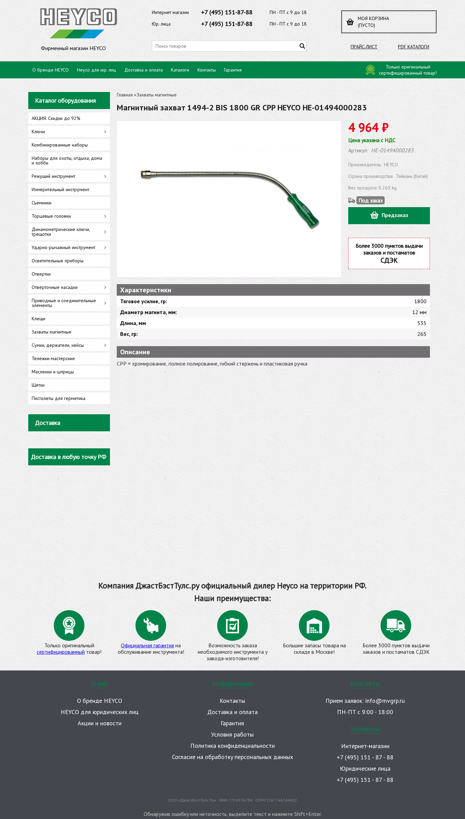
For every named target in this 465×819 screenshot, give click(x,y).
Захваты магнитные (157, 95)
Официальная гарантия (147, 645)
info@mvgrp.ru (385, 701)
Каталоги (180, 70)
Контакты (206, 70)
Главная (125, 95)
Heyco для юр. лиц (96, 70)
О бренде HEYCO (50, 70)
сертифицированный (61, 651)
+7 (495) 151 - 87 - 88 (365, 757)
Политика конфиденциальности (232, 746)
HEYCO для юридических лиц (100, 712)
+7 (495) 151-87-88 (227, 12)
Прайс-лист (364, 47)
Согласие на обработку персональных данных (232, 757)
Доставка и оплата (143, 70)
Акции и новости (100, 723)
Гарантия (233, 70)
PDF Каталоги (413, 47)
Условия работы (232, 734)
